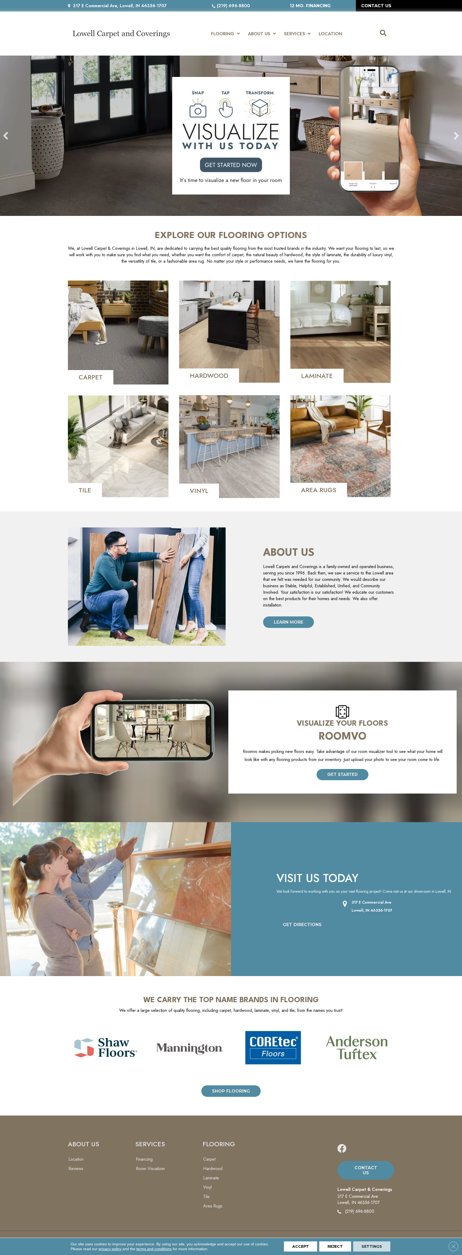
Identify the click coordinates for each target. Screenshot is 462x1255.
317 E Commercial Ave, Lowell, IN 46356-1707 (120, 6)
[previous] (5, 135)
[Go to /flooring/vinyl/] (229, 446)
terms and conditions (154, 1249)
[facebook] (341, 1148)
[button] (342, 774)
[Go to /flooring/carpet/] (118, 332)
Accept (300, 1246)
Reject (335, 1246)
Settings (371, 1246)
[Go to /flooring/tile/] (118, 446)
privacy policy (110, 1249)
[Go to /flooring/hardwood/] (229, 332)
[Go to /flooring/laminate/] (340, 332)
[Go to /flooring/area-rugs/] (340, 446)
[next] (456, 135)
